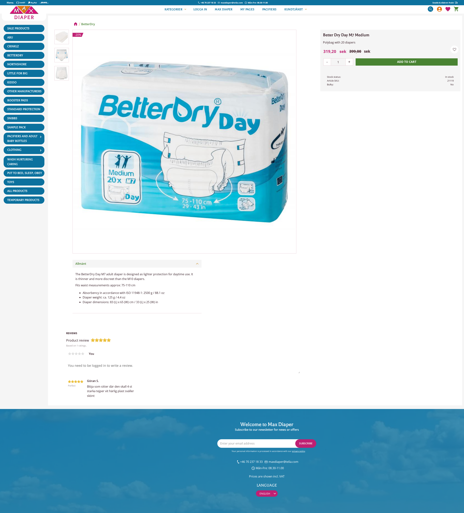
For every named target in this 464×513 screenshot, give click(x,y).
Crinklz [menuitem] (13, 46)
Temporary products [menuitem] (23, 200)
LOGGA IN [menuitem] (200, 9)
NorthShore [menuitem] (17, 64)
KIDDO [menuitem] (11, 82)
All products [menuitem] (17, 191)
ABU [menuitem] (10, 37)
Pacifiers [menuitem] (269, 9)
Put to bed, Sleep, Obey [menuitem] (24, 173)
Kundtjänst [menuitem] (293, 9)
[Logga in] (439, 9)
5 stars (82, 353)
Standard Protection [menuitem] (23, 109)
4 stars (79, 353)
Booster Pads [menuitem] (17, 100)
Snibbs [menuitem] (12, 118)
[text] (334, 51)
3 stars (76, 353)
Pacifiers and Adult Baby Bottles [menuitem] (22, 139)
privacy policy (298, 451)
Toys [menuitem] (10, 182)
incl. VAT (279, 476)
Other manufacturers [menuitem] (24, 91)
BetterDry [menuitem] (15, 55)
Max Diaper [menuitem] (223, 9)
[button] (448, 9)
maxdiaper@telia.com (232, 2)
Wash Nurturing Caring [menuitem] (20, 162)
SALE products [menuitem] (18, 28)
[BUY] (407, 62)
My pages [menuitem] (247, 9)
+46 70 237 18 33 (208, 2)
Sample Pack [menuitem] (16, 127)
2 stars (72, 353)
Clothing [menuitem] (14, 149)
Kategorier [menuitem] (173, 9)
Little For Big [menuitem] (17, 73)
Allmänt (80, 264)
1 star (69, 353)
